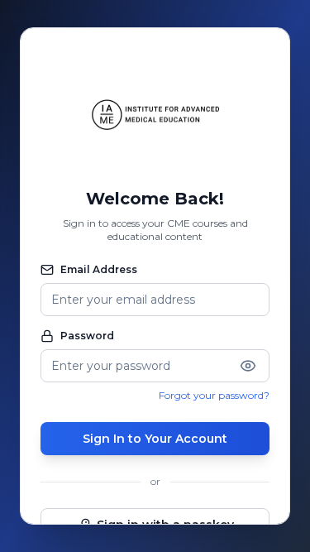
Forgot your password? (214, 395)
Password (87, 335)
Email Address (98, 269)
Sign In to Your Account (155, 438)
